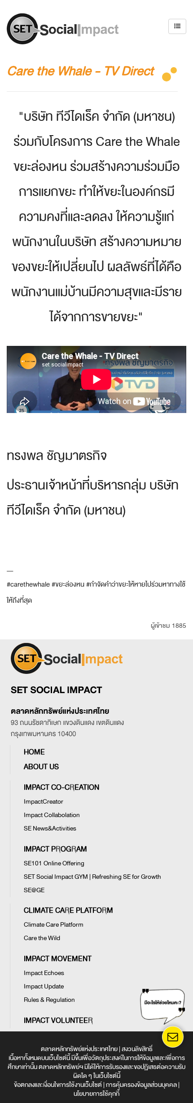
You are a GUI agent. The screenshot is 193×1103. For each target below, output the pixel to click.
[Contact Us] (172, 1037)
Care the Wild (42, 938)
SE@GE (34, 890)
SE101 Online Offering (54, 863)
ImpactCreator (43, 801)
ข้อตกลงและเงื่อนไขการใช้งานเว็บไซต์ (58, 1085)
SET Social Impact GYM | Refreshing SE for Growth (92, 877)
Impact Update (44, 986)
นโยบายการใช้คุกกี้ (96, 1094)
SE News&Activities (50, 828)
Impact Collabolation (52, 815)
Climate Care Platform (53, 925)
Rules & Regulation (49, 1000)
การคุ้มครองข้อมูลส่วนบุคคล (141, 1085)
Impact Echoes (44, 973)
